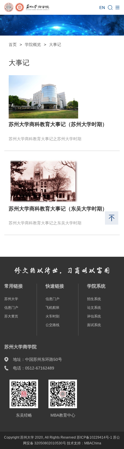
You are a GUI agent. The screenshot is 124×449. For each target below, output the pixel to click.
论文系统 (94, 308)
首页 (13, 44)
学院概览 (33, 44)
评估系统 (94, 316)
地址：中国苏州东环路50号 (37, 359)
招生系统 (94, 299)
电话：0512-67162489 (33, 368)
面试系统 (94, 325)
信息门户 (11, 308)
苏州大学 (11, 299)
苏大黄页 (11, 316)
